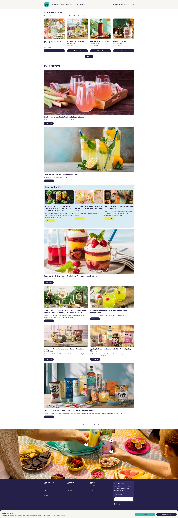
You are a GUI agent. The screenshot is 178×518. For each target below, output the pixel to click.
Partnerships (46, 495)
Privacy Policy (93, 488)
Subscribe (124, 499)
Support (70, 482)
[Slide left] (85, 226)
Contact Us (69, 485)
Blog (45, 490)
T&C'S (91, 490)
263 (94, 424)
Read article (49, 123)
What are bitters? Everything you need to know (118, 207)
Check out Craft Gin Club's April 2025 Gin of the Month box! (64, 350)
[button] (61, 4)
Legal (92, 482)
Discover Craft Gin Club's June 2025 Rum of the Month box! (69, 410)
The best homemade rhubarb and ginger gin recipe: (65, 117)
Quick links (49, 482)
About (45, 485)
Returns (68, 493)
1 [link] (79, 424)
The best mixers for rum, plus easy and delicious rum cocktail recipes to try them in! (58, 208)
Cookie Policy (93, 485)
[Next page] (98, 424)
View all (89, 56)
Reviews (45, 493)
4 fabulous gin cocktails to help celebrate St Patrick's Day (108, 312)
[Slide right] (92, 226)
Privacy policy (3, 512)
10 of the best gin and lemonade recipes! (61, 174)
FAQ (45, 488)
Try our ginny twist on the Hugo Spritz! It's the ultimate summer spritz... (88, 208)
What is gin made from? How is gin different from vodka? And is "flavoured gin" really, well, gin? (65, 312)
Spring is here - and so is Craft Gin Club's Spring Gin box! (110, 350)
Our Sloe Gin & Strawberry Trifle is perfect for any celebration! (70, 276)
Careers (45, 498)
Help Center (69, 488)
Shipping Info (70, 490)
